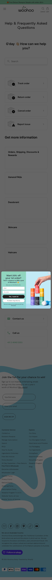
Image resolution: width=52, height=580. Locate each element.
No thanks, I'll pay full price (13, 300)
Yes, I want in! (13, 297)
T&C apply (13, 305)
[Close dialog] (49, 273)
